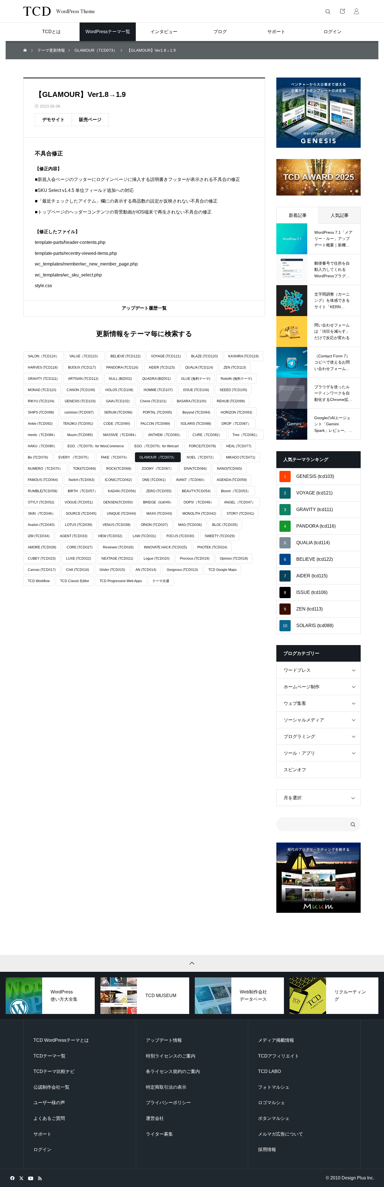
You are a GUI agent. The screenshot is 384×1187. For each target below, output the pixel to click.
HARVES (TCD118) (43, 367)
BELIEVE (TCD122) (125, 356)
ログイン (42, 1149)
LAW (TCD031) (144, 536)
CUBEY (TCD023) (42, 558)
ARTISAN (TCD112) (83, 379)
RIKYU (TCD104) (41, 401)
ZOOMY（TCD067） (157, 469)
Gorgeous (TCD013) (182, 570)
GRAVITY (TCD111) (43, 379)
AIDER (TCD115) (162, 367)
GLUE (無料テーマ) (195, 379)
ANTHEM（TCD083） (165, 435)
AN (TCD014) (145, 570)
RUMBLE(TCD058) (42, 491)
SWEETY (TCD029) (220, 536)
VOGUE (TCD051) (79, 502)
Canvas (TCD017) (42, 570)
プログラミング (299, 736)
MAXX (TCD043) (159, 514)
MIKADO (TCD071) (240, 457)
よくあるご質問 (49, 1118)
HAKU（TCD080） (42, 446)
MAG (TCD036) (190, 525)
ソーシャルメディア (304, 720)
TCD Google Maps (222, 570)
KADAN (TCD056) (122, 491)
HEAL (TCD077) (238, 446)
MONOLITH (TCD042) (199, 514)
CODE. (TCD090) (116, 424)
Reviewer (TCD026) (118, 547)
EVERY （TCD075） (74, 457)
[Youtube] (30, 1178)
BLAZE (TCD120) (204, 356)
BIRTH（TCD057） (83, 491)
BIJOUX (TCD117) (82, 367)
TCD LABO (269, 1071)
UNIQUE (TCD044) (121, 514)
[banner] (318, 113)
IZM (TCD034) (38, 536)
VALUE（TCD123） (84, 356)
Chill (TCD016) (77, 570)
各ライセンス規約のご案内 (173, 1071)
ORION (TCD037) (154, 525)
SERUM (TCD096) (118, 412)
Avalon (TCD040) (41, 525)
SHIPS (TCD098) (41, 412)
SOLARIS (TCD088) (195, 424)
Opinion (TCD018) (234, 558)
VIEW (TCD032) (110, 536)
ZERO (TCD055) (158, 491)
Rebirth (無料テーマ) (236, 379)
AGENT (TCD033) (73, 536)
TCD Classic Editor (74, 581)
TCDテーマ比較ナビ (53, 1071)
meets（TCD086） (42, 435)
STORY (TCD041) (240, 514)
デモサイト (53, 119)
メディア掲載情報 (276, 1040)
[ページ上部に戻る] (192, 963)
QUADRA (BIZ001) (156, 379)
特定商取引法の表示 (166, 1087)
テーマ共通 (160, 581)
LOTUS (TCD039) (78, 525)
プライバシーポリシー (168, 1102)
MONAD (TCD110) (42, 390)
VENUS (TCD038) (116, 525)
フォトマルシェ (274, 1087)
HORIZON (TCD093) (236, 412)
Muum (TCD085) (80, 435)
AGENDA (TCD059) (232, 480)
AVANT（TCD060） (191, 480)
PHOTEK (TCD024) (212, 547)
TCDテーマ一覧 (49, 1056)
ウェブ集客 (295, 703)
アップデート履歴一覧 (144, 308)
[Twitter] (21, 1178)
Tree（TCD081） (245, 435)
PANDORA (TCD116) (122, 367)
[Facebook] (12, 1178)
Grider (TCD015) (112, 570)
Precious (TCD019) (194, 558)
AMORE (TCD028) (42, 547)
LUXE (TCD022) (78, 558)
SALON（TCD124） (43, 356)
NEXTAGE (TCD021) (117, 558)
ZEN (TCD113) (234, 367)
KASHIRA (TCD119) (243, 356)
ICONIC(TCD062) (118, 480)
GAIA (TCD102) (118, 401)
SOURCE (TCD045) (81, 514)
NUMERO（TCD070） (45, 469)
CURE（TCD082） (207, 435)
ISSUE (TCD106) (196, 390)
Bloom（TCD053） (235, 491)
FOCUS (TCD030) (180, 536)
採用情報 (267, 1149)
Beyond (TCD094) (196, 412)
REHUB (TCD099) (231, 401)
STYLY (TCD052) (41, 502)
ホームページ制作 (302, 686)
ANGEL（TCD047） (239, 502)
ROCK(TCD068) (118, 469)
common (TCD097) (79, 412)
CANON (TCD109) (81, 390)
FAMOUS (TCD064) (43, 480)
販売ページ (90, 119)
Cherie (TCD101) (153, 401)
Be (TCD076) (38, 457)
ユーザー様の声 (49, 1102)
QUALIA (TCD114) (199, 367)
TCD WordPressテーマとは (61, 1040)
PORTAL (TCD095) (157, 412)
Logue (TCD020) (157, 558)
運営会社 (155, 1118)
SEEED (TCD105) (233, 390)
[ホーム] (25, 50)
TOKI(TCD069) (84, 469)
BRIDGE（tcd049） (158, 502)
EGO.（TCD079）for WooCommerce (95, 446)
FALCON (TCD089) (155, 424)
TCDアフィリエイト (278, 1056)
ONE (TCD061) (154, 480)
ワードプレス (297, 670)
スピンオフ (295, 769)
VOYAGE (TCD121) (166, 356)
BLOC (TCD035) (225, 525)
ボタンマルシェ (274, 1118)
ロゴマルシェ (271, 1102)
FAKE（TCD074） (115, 457)
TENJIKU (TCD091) (78, 424)
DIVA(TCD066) (195, 469)
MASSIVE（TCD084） (120, 435)
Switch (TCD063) (81, 480)
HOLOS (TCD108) (119, 390)
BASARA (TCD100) (191, 401)
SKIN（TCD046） (41, 514)
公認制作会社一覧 (51, 1087)
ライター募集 (159, 1134)
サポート (42, 1134)
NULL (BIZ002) (120, 379)
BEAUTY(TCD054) (196, 491)
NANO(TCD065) (229, 469)
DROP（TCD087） (236, 424)
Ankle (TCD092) (40, 424)
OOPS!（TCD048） (199, 502)
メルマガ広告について (280, 1134)
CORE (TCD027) (79, 547)
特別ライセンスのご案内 (170, 1056)
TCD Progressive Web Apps (121, 581)
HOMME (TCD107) (158, 390)
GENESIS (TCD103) (80, 401)
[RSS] (39, 1178)
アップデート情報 (164, 1040)
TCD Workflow (39, 581)
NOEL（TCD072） (201, 457)
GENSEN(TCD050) (118, 502)
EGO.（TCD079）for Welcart (156, 446)
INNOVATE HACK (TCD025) (165, 547)
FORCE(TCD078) (202, 446)
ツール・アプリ (299, 753)
